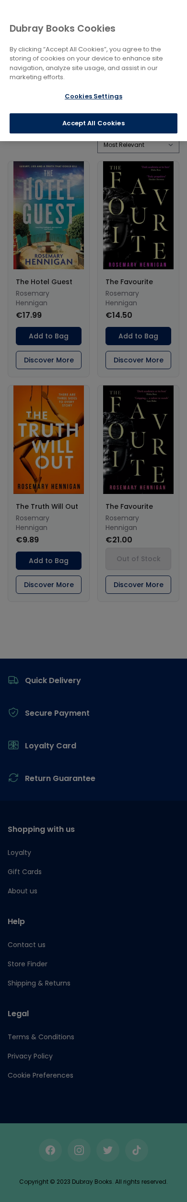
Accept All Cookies (93, 123)
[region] (93, 70)
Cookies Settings (93, 96)
